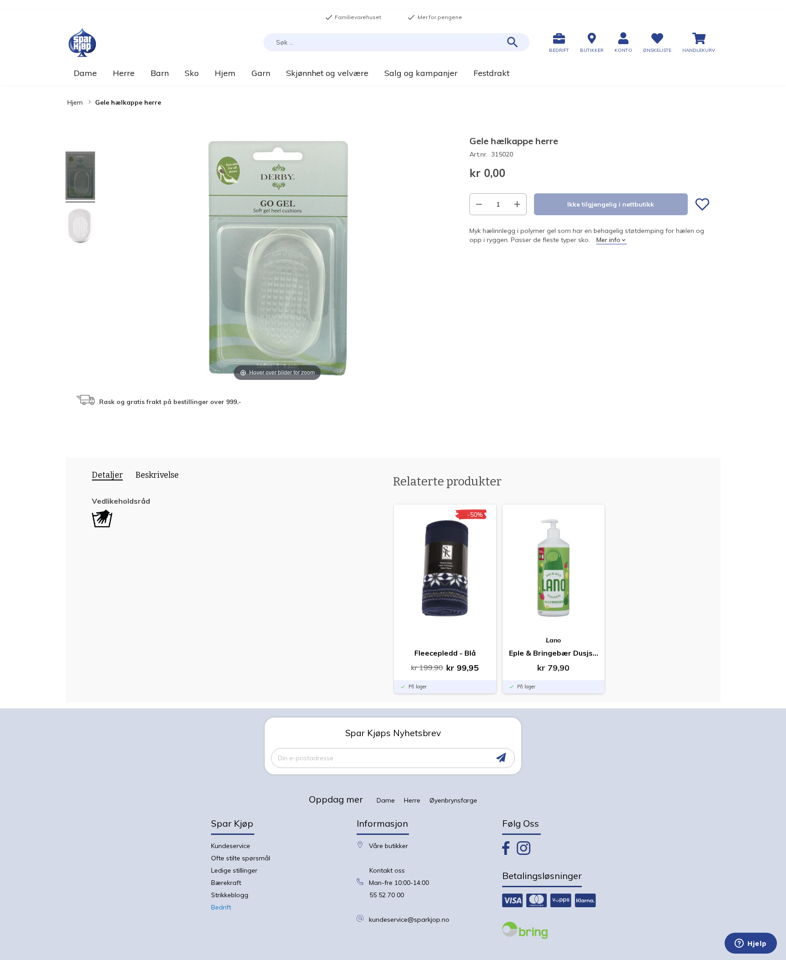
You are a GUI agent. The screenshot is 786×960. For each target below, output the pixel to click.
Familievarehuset (353, 17)
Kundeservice (230, 846)
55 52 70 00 (386, 895)
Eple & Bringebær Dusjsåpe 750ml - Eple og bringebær (554, 652)
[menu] (393, 73)
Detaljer (107, 475)
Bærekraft (226, 883)
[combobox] (396, 42)
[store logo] (82, 42)
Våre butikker (388, 846)
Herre (412, 800)
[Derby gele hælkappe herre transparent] (80, 177)
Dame (386, 800)
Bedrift (221, 907)
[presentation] (104, 476)
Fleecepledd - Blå (445, 652)
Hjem (75, 102)
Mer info (608, 240)
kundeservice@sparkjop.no (409, 919)
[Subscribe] (501, 758)
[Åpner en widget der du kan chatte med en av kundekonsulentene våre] (751, 944)
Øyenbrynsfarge (453, 800)
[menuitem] (85, 73)
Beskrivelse (157, 475)
